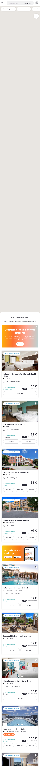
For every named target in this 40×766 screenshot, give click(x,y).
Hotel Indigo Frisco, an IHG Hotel (20, 587)
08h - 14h (11, 441)
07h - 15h (20, 745)
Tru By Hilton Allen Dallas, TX (20, 423)
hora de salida (23, 9)
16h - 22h (28, 605)
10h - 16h (31, 489)
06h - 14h (8, 489)
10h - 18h (28, 650)
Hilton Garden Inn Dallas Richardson (20, 680)
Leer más (20, 344)
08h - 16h (20, 489)
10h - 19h (20, 537)
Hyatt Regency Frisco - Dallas (20, 728)
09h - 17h (8, 537)
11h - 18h (31, 537)
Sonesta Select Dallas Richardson (20, 519)
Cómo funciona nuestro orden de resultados (19, 321)
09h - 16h (28, 441)
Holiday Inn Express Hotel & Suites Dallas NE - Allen (20, 374)
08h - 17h (20, 393)
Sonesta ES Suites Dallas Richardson (20, 634)
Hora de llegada (7, 9)
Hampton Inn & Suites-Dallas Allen (20, 471)
